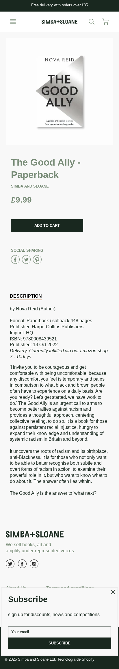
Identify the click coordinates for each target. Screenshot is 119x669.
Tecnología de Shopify (75, 659)
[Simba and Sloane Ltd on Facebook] (22, 566)
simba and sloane (30, 186)
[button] (47, 225)
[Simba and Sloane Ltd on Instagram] (34, 566)
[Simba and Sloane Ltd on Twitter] (10, 566)
